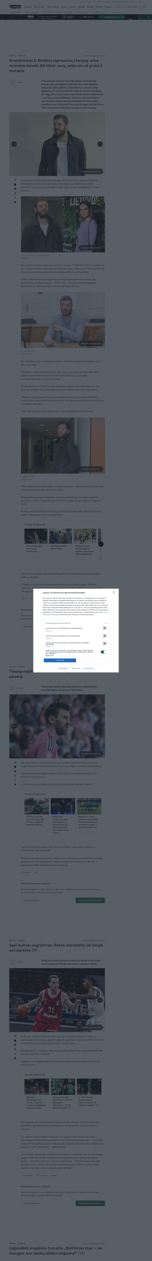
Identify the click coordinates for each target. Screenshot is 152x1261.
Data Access (76, 668)
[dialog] (76, 631)
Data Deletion (63, 668)
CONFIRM (60, 660)
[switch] (103, 628)
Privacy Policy (88, 668)
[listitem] (76, 623)
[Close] (114, 593)
